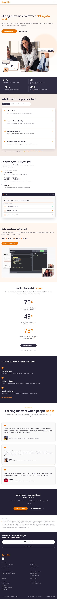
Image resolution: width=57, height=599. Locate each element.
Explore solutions (8, 31)
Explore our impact (28, 345)
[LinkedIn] (3, 558)
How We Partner (5, 583)
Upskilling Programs (34, 564)
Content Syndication (34, 575)
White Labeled (33, 573)
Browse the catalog (36, 508)
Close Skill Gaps (5, 566)
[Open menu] (54, 2)
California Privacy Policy (50, 596)
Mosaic (6, 186)
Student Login (33, 581)
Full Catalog (8, 172)
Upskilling (7, 179)
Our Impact (4, 585)
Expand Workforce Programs (8, 573)
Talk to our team (23, 31)
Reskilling (16, 179)
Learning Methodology (7, 587)
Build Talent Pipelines (6, 569)
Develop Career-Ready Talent (8, 564)
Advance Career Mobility (7, 571)
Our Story (4, 581)
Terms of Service (39, 596)
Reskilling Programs (34, 566)
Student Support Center (35, 583)
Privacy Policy (31, 596)
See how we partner (6, 397)
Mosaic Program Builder (35, 571)
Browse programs (28, 546)
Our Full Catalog (33, 569)
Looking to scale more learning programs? (21, 151)
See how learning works (9, 243)
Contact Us (4, 589)
